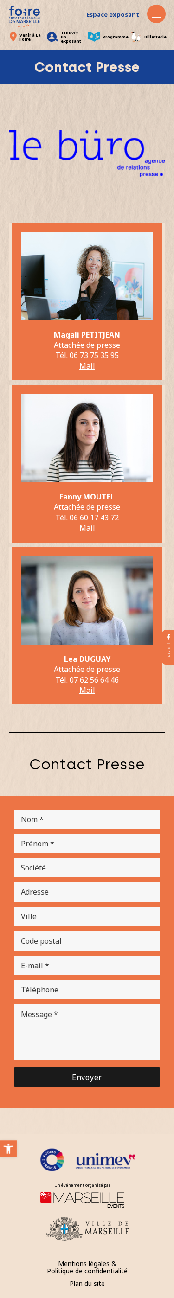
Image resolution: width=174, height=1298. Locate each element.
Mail (87, 690)
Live (167, 651)
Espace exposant (112, 14)
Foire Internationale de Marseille (24, 16)
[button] (8, 1148)
